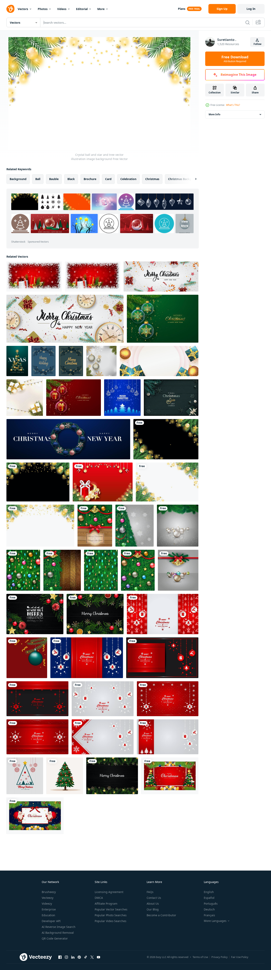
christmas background (184, 179)
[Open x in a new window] (92, 957)
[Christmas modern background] (162, 614)
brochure (90, 179)
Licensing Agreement (109, 892)
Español (209, 898)
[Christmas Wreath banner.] (68, 439)
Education (48, 915)
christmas (152, 179)
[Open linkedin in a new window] (72, 957)
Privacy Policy (219, 957)
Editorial (82, 9)
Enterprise (49, 909)
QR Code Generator (55, 938)
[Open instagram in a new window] (66, 957)
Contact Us (154, 898)
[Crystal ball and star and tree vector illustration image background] (165, 439)
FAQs (150, 892)
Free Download (234, 59)
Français (209, 915)
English (209, 892)
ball (37, 179)
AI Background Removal (58, 933)
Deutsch (209, 909)
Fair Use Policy (239, 957)
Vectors (23, 9)
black (71, 179)
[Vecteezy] (10, 9)
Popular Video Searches (110, 921)
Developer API (51, 921)
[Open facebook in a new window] (60, 957)
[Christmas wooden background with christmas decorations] (34, 614)
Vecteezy (47, 898)
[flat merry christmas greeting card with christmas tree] (24, 775)
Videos (61, 9)
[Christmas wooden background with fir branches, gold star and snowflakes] (112, 775)
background (18, 179)
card (108, 179)
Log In (251, 9)
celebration (128, 179)
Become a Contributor (161, 915)
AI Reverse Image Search (58, 927)
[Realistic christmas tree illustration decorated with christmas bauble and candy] (64, 775)
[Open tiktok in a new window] (85, 957)
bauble (54, 179)
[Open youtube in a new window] (98, 957)
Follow (257, 44)
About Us (153, 903)
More (101, 9)
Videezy (47, 903)
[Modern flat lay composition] (171, 397)
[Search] (247, 22)
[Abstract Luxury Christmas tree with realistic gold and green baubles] (17, 361)
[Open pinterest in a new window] (79, 957)
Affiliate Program (106, 903)
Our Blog (153, 909)
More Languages (215, 920)
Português (211, 903)
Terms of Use (200, 957)
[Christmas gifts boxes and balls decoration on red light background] (34, 276)
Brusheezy (49, 892)
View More (184, 224)
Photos (43, 9)
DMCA (99, 898)
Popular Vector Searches (111, 909)
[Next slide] (192, 179)
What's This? (233, 105)
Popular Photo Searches (111, 915)
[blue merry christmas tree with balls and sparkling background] (122, 397)
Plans (181, 9)
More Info (214, 114)
